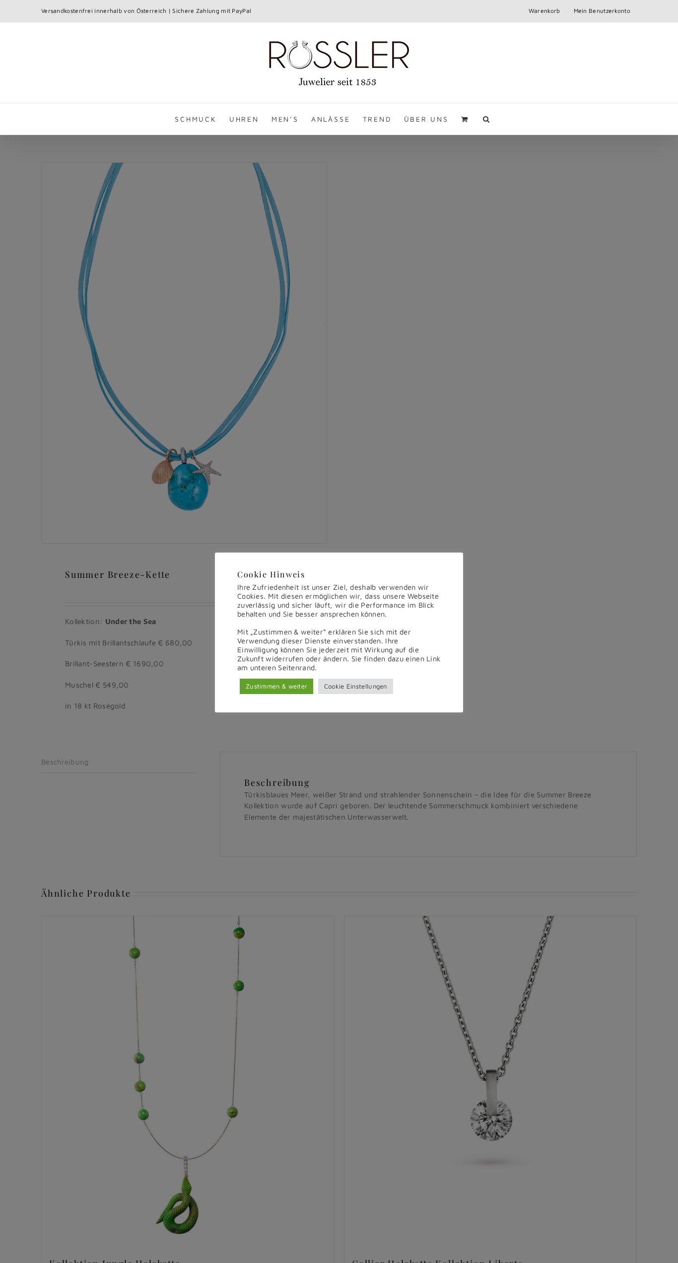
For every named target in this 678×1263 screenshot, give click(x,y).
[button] (487, 119)
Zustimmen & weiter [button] (276, 686)
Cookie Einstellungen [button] (355, 686)
